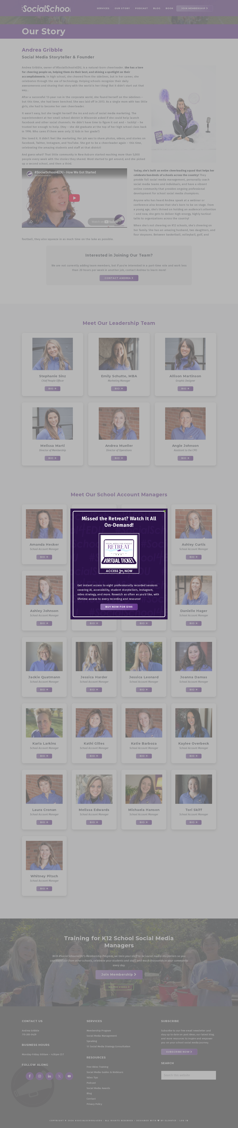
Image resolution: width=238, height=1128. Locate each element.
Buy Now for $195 (119, 606)
